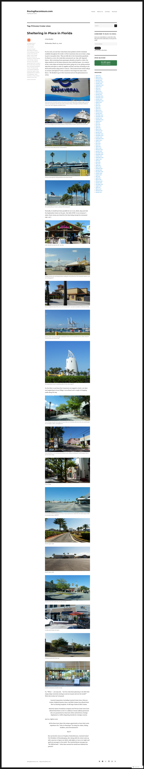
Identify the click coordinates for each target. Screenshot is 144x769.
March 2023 (98, 91)
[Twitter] (99, 761)
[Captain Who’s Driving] (115, 761)
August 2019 (99, 159)
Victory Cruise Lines (32, 77)
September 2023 (99, 85)
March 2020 (98, 148)
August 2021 (99, 121)
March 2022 (98, 110)
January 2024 (99, 80)
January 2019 (99, 170)
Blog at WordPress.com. (45, 761)
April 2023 (98, 89)
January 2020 (99, 151)
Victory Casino (35, 75)
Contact (107, 11)
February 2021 (99, 130)
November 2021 (99, 116)
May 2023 (98, 88)
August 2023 (99, 86)
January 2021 (99, 132)
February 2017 (99, 190)
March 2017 (98, 189)
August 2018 (99, 175)
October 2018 (99, 173)
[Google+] (105, 761)
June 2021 (98, 124)
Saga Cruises (36, 71)
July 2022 (98, 104)
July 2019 (98, 160)
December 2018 (99, 171)
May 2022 (98, 107)
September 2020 (100, 138)
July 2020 (98, 141)
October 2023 (99, 83)
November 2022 (99, 97)
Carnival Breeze (31, 52)
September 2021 (99, 119)
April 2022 (98, 108)
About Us (100, 11)
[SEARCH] (115, 25)
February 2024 (99, 78)
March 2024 (98, 77)
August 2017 (99, 186)
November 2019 (99, 154)
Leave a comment (31, 79)
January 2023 (99, 94)
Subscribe (97, 48)
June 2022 (98, 105)
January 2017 (99, 192)
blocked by (107, 63)
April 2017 (98, 187)
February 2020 (99, 149)
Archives (114, 11)
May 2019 (98, 164)
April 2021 (98, 127)
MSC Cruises (36, 63)
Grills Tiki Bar (30, 60)
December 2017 (99, 184)
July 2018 (98, 176)
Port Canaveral (36, 64)
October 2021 (99, 118)
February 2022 (99, 112)
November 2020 (99, 135)
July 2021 (98, 123)
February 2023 (99, 93)
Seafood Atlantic (31, 72)
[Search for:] (104, 25)
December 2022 (99, 96)
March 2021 (98, 129)
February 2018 (99, 181)
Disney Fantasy (36, 58)
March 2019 (98, 167)
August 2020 (99, 140)
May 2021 (98, 126)
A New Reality (30, 46)
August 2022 (99, 102)
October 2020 (99, 137)
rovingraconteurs (31, 43)
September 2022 (100, 100)
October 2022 (99, 99)
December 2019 (99, 152)
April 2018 (98, 178)
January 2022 (99, 113)
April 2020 (98, 146)
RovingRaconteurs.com (40, 11)
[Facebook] (102, 761)
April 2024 (98, 75)
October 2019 (99, 156)
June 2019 (98, 162)
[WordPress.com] (112, 761)
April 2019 (98, 165)
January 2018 (99, 182)
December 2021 (99, 115)
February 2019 (99, 168)
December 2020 (99, 134)
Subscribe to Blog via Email (105, 34)
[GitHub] (109, 761)
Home (93, 11)
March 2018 (98, 179)
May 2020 (98, 145)
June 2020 (98, 143)
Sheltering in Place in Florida (49, 33)
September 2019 (99, 157)
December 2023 (99, 82)
